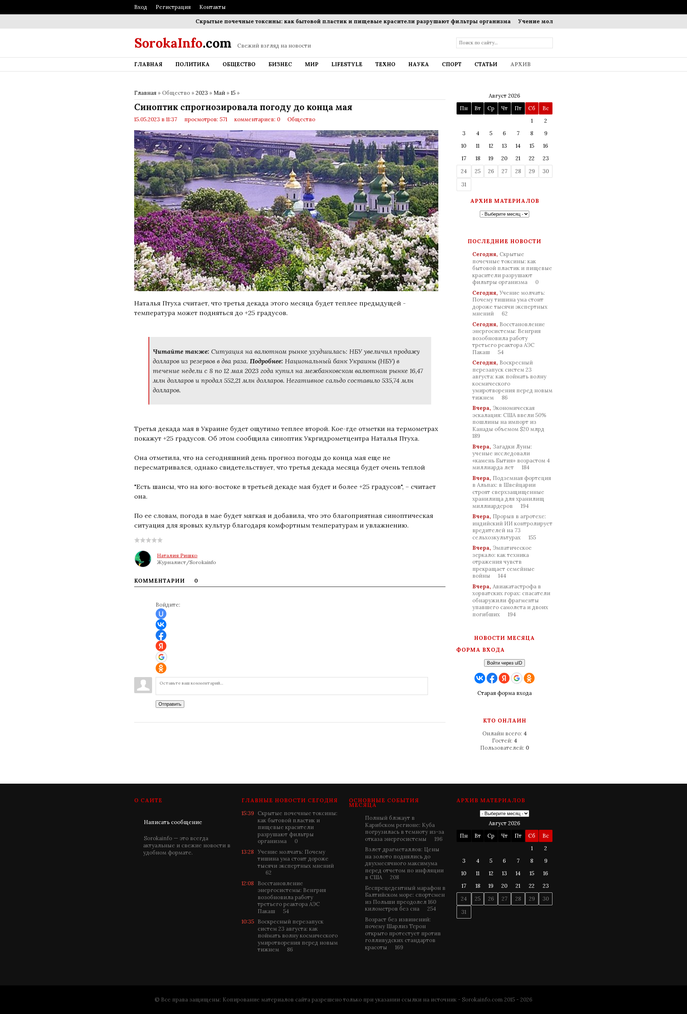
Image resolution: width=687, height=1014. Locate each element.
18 (478, 158)
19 (490, 158)
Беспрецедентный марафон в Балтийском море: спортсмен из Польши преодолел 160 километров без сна (405, 898)
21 (518, 158)
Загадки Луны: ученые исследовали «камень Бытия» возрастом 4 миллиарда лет (511, 457)
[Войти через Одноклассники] (161, 668)
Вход (140, 7)
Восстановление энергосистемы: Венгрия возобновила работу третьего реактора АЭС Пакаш (508, 338)
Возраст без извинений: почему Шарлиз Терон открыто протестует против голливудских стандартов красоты (403, 933)
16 (545, 145)
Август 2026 (504, 95)
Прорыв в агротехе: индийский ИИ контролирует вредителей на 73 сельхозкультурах (512, 527)
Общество (301, 119)
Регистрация (173, 7)
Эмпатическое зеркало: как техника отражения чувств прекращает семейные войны (503, 561)
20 (504, 158)
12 (491, 145)
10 (463, 145)
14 (518, 145)
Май (219, 92)
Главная (145, 92)
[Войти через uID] (161, 613)
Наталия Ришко (177, 555)
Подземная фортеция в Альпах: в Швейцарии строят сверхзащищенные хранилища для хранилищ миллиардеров (511, 492)
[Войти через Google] (161, 657)
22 (532, 158)
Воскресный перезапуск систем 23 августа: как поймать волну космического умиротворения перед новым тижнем (512, 380)
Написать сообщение (173, 822)
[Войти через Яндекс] (161, 646)
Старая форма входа (504, 693)
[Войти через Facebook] (161, 635)
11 (477, 145)
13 (504, 145)
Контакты (212, 7)
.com (183, 43)
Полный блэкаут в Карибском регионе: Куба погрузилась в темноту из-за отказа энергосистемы (404, 828)
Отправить (170, 704)
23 (546, 158)
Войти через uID (504, 663)
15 (233, 92)
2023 (202, 92)
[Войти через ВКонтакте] (161, 624)
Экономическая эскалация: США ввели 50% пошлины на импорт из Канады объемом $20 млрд (509, 422)
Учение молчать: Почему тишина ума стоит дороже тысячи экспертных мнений (509, 303)
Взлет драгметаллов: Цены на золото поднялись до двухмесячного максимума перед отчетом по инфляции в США (404, 863)
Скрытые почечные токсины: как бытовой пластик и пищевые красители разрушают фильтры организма (333, 21)
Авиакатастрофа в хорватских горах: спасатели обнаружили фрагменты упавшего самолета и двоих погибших (511, 600)
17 (464, 158)
